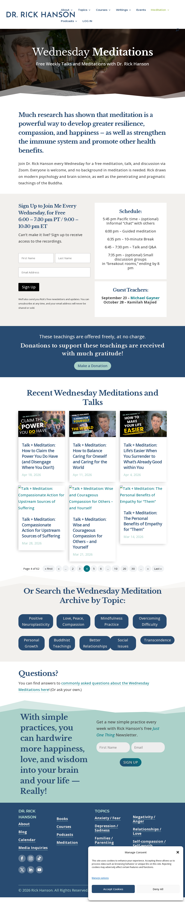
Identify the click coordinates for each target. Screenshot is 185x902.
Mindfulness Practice (111, 621)
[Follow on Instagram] (30, 858)
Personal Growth (31, 643)
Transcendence (157, 640)
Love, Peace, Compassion (73, 621)
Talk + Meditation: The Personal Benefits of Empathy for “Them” (143, 521)
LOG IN (87, 21)
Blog (22, 831)
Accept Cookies (113, 889)
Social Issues (123, 643)
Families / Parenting (104, 840)
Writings (122, 10)
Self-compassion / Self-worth (149, 843)
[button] (178, 852)
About (65, 10)
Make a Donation (92, 365)
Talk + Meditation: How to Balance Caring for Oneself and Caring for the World (90, 456)
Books (62, 818)
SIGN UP (130, 762)
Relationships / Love (147, 831)
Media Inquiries (33, 847)
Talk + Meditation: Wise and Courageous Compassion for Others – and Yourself (89, 533)
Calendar (27, 839)
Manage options (100, 877)
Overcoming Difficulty (149, 621)
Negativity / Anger (144, 819)
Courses (101, 10)
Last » (158, 568)
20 (124, 568)
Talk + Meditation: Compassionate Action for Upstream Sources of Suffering (41, 527)
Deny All (158, 889)
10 (115, 568)
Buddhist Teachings (62, 643)
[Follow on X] (22, 869)
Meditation (158, 10)
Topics (82, 10)
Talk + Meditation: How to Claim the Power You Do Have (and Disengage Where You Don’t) (40, 456)
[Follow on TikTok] (39, 858)
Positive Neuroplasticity (36, 621)
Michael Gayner (145, 297)
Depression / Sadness (106, 828)
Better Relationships (95, 643)
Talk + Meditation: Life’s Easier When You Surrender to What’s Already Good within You (143, 456)
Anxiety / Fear (108, 817)
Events (141, 10)
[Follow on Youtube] (39, 869)
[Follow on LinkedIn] (30, 869)
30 (133, 568)
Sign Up (29, 287)
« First (49, 568)
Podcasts (67, 21)
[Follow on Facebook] (22, 858)
